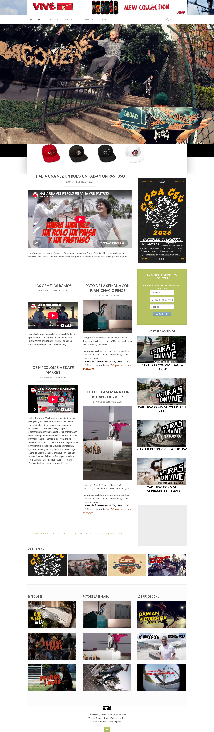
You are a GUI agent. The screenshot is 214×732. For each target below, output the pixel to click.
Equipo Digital (114, 721)
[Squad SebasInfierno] (107, 83)
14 (102, 533)
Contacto (88, 19)
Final (119, 533)
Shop (103, 19)
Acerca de (70, 19)
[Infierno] (107, 153)
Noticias (35, 19)
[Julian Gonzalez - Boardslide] (107, 443)
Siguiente (110, 533)
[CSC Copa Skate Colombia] (162, 220)
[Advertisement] (162, 525)
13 (96, 533)
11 (85, 533)
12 (91, 533)
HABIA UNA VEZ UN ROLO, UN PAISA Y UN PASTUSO (80, 176)
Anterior (45, 533)
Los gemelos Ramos (53, 285)
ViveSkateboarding (116, 714)
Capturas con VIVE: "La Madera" (162, 449)
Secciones (52, 19)
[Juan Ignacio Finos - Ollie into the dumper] (107, 316)
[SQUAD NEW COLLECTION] (136, 7)
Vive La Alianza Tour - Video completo (107, 718)
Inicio (36, 533)
